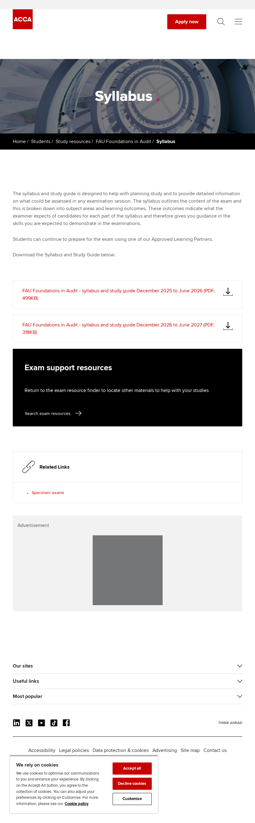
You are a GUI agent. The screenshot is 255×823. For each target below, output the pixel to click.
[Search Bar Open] (221, 21)
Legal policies (74, 750)
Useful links (26, 681)
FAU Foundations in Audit (123, 141)
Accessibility (41, 750)
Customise (132, 798)
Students (40, 141)
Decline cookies (132, 783)
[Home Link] (230, 723)
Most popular (27, 696)
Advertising (164, 750)
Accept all (132, 768)
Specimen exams (48, 492)
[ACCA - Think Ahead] (23, 28)
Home (19, 141)
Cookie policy (77, 803)
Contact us (215, 750)
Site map (190, 750)
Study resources (73, 141)
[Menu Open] (238, 21)
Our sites (23, 666)
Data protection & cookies (121, 750)
